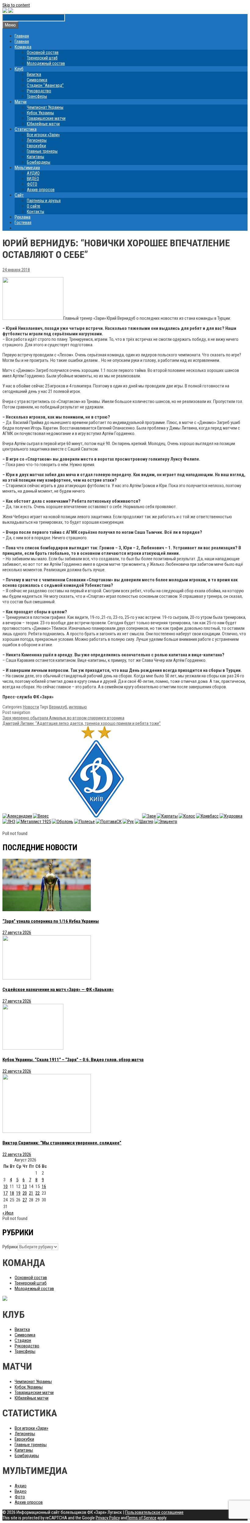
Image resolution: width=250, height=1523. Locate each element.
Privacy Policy (108, 1518)
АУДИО (33, 173)
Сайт (19, 195)
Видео (21, 1491)
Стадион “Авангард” (45, 85)
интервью (78, 707)
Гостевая (23, 222)
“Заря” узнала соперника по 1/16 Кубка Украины (50, 921)
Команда (23, 47)
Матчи (21, 102)
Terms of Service (141, 1518)
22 (37, 1193)
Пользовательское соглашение (154, 1512)
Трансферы (37, 96)
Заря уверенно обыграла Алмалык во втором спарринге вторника (63, 718)
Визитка (34, 74)
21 (31, 1193)
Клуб (19, 69)
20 (25, 1193)
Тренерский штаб (42, 57)
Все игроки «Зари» (43, 134)
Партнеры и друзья (44, 200)
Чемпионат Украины (45, 107)
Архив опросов (41, 189)
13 (25, 1186)
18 (12, 1193)
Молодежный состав (46, 63)
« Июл (7, 1213)
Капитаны (35, 156)
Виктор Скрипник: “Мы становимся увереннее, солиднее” (61, 1143)
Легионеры (37, 140)
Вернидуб (58, 707)
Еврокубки (36, 145)
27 (25, 1200)
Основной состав (43, 52)
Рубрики (10, 1247)
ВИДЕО (33, 178)
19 (18, 1193)
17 (5, 1193)
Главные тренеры (42, 151)
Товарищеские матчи (46, 118)
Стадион (23, 1340)
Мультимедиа (27, 167)
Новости (31, 707)
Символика (37, 79)
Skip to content (16, 5)
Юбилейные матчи (43, 123)
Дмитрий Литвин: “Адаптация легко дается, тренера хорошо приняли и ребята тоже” (81, 723)
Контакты (35, 211)
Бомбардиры (38, 162)
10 (5, 1186)
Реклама (22, 217)
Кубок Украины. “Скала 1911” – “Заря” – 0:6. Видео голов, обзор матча (73, 1059)
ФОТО (32, 184)
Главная (22, 36)
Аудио (21, 1486)
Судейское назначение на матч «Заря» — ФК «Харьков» (58, 989)
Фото (20, 1497)
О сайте (33, 206)
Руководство (39, 90)
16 (44, 1186)
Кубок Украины (40, 112)
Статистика (26, 129)
